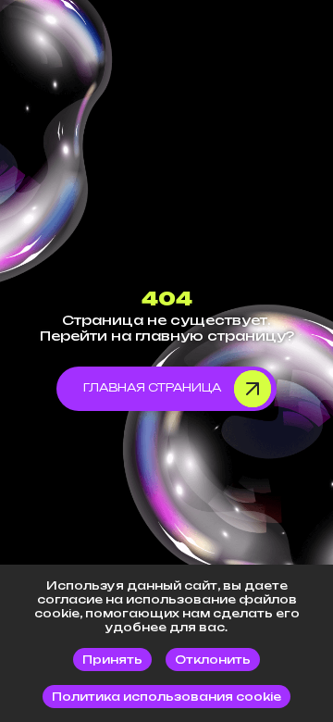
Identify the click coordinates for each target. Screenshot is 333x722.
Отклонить (213, 659)
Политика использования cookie (166, 696)
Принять (112, 659)
